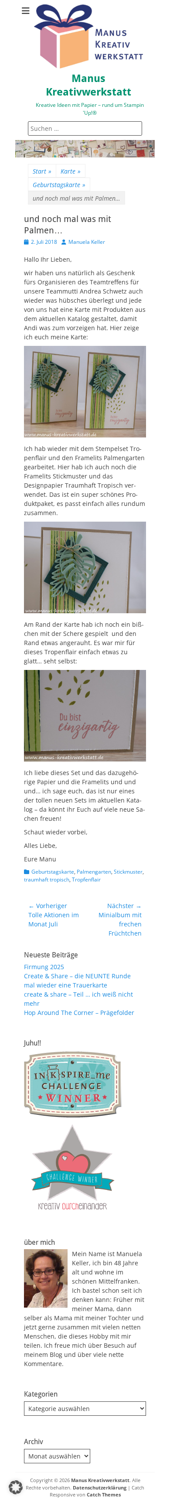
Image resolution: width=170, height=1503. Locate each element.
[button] (15, 1487)
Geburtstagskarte (59, 185)
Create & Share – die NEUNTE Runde (77, 976)
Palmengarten (94, 871)
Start (42, 171)
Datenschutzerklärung (99, 1487)
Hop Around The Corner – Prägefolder (79, 1012)
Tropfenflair (86, 879)
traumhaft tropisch (46, 879)
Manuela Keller (86, 242)
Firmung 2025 (44, 967)
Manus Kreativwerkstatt (100, 1480)
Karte (71, 171)
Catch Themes (104, 1494)
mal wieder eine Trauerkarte (65, 985)
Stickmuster (128, 871)
